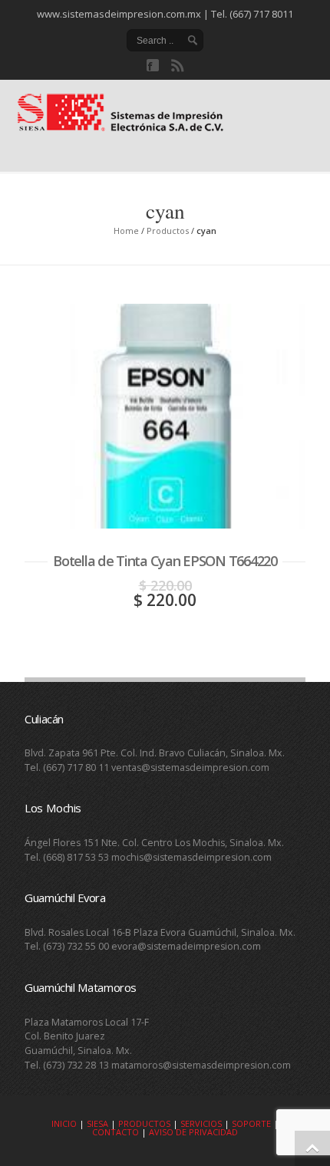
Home (126, 230)
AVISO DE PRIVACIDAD (193, 1132)
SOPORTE (251, 1123)
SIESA (97, 1123)
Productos (168, 230)
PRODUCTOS (144, 1123)
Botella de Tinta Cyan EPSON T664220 (164, 561)
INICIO (64, 1123)
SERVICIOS (201, 1123)
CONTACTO (115, 1132)
